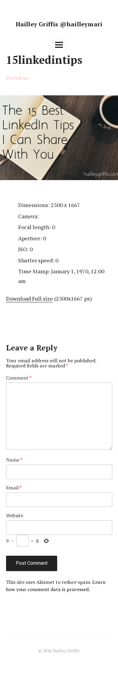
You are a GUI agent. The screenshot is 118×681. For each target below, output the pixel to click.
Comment (19, 377)
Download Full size (29, 298)
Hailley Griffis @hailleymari (59, 24)
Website (14, 515)
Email (14, 487)
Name (14, 459)
